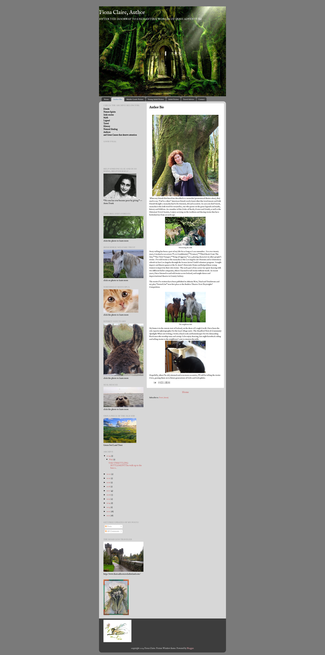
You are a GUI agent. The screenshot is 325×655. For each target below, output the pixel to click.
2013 (109, 507)
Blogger (190, 648)
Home (106, 99)
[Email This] (159, 382)
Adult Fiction (173, 99)
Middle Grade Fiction (134, 99)
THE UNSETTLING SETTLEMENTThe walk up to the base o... (125, 465)
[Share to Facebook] (166, 382)
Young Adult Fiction (156, 99)
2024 (109, 456)
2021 (109, 478)
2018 (109, 486)
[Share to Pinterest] (169, 382)
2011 (109, 515)
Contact (201, 99)
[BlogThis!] (161, 382)
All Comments (113, 531)
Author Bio (117, 99)
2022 (109, 474)
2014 (109, 503)
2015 (109, 499)
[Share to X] (164, 382)
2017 (109, 490)
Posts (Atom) (163, 397)
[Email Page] (154, 382)
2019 (109, 482)
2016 (109, 495)
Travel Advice (188, 99)
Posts (109, 526)
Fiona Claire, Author (122, 12)
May (111, 459)
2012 (109, 511)
